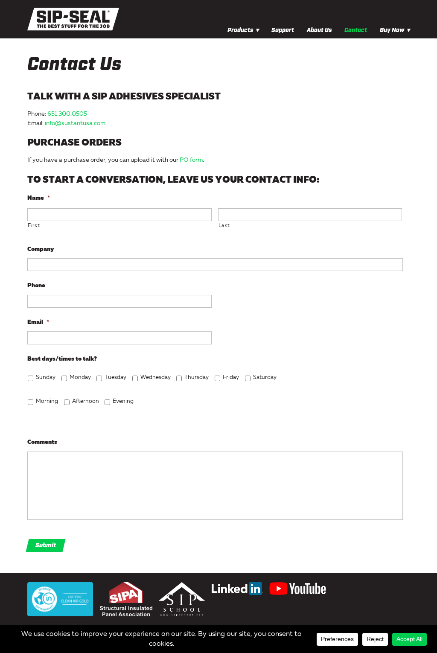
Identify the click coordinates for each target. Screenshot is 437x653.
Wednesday (155, 377)
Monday (80, 377)
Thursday (196, 377)
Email (38, 322)
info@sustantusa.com (75, 123)
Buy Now (392, 30)
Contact (355, 30)
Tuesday (115, 377)
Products (240, 30)
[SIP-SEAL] (136, 19)
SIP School (182, 599)
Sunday (45, 377)
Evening (123, 401)
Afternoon (85, 401)
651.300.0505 (67, 114)
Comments (42, 442)
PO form (191, 160)
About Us (319, 30)
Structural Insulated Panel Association (126, 599)
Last (224, 225)
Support (282, 30)
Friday (231, 377)
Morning (47, 401)
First (34, 225)
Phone (36, 286)
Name (38, 198)
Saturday (265, 377)
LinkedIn (237, 588)
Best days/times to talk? (62, 359)
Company (40, 249)
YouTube (297, 588)
